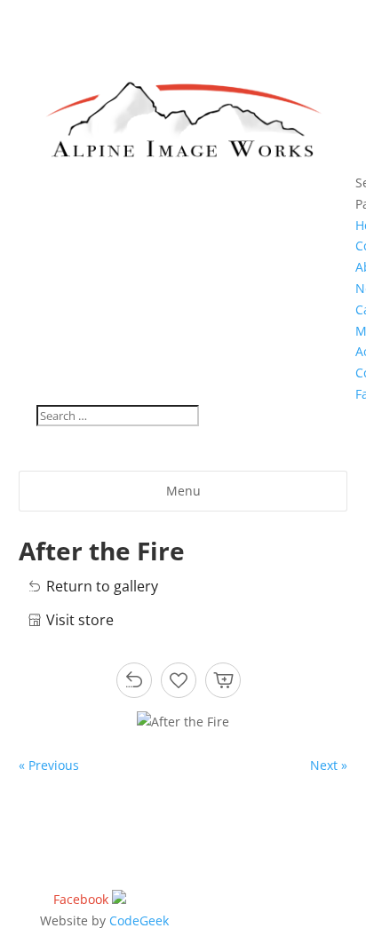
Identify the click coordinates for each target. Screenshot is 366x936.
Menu (183, 490)
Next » (328, 765)
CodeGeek (139, 920)
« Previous (49, 765)
